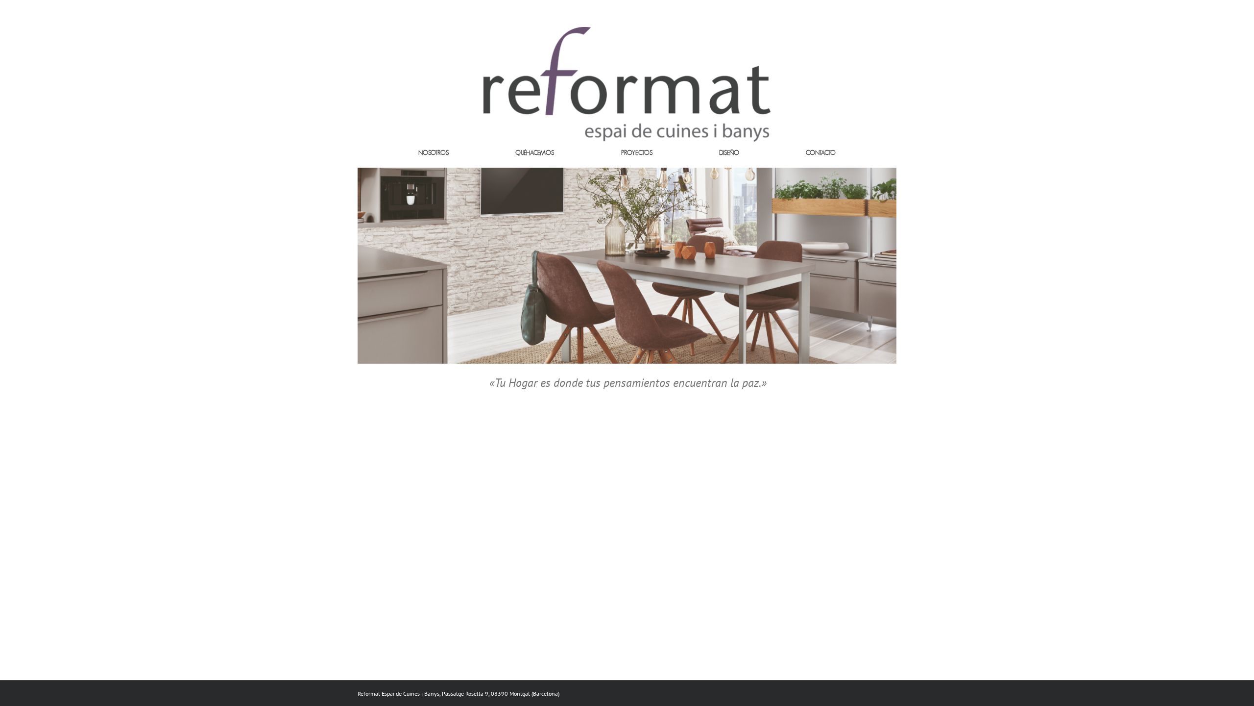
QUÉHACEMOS (534, 152)
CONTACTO (821, 152)
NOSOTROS (433, 152)
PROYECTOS (636, 152)
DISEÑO (729, 152)
